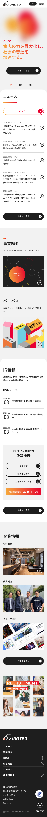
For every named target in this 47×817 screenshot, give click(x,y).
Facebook (7, 803)
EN (33, 3)
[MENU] (41, 4)
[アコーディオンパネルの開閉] (42, 758)
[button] (14, 85)
